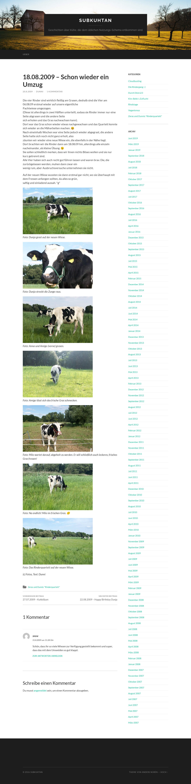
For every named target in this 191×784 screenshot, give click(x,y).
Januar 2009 (134, 594)
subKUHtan (95, 20)
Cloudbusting (134, 81)
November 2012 (136, 395)
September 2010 (136, 500)
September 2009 (136, 547)
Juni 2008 (133, 635)
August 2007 (134, 693)
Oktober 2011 (135, 453)
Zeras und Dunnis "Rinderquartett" (44, 587)
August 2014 (134, 301)
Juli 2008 (132, 629)
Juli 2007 (132, 699)
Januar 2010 (134, 535)
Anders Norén (150, 772)
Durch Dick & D (135, 92)
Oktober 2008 (135, 611)
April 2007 (133, 716)
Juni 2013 (133, 366)
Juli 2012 (132, 412)
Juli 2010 (132, 512)
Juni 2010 (133, 518)
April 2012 (133, 424)
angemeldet (40, 690)
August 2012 (134, 407)
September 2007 (136, 687)
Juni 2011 (133, 477)
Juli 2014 (132, 307)
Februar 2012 (134, 430)
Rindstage (133, 104)
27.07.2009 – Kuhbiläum (35, 598)
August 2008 (134, 623)
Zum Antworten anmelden (48, 656)
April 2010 (133, 524)
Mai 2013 (132, 372)
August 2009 (134, 553)
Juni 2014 (133, 313)
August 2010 (134, 506)
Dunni (39, 91)
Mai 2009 (132, 570)
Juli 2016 (132, 220)
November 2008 (136, 605)
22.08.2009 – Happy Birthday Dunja (98, 598)
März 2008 (133, 652)
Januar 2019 (134, 150)
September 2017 (136, 185)
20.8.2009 (28, 91)
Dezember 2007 (136, 670)
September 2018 (136, 155)
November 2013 (136, 342)
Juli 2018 (132, 167)
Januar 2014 (134, 331)
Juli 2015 (132, 261)
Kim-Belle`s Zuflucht (138, 98)
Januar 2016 (134, 231)
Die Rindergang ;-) (137, 87)
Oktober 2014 (135, 296)
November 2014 (136, 290)
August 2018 (134, 161)
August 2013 (134, 354)
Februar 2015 (134, 278)
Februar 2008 (134, 658)
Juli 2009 (132, 559)
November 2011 (136, 448)
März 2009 (133, 582)
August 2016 (134, 214)
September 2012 (136, 401)
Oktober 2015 (135, 243)
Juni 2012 (133, 418)
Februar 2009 (134, 588)
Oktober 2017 (135, 179)
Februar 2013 (134, 383)
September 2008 (136, 617)
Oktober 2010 (135, 494)
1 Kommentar (55, 91)
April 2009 (133, 576)
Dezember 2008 (136, 599)
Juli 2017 (132, 196)
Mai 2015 (132, 266)
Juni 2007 (133, 705)
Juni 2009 (133, 564)
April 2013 (133, 377)
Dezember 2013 (136, 337)
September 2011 (136, 459)
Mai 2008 (132, 640)
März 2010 (133, 529)
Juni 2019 (133, 138)
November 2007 (136, 675)
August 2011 (134, 465)
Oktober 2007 (135, 681)
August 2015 (134, 255)
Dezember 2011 (136, 442)
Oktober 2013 (135, 348)
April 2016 (133, 226)
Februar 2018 (134, 173)
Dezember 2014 (136, 284)
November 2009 (136, 541)
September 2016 (136, 208)
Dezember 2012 (136, 389)
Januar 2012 (134, 436)
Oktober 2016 (135, 202)
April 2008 (133, 646)
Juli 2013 (132, 360)
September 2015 (136, 249)
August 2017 (134, 190)
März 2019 (133, 144)
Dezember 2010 (136, 488)
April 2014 (133, 325)
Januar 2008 (134, 664)
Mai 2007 (132, 710)
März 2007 (133, 722)
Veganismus (134, 110)
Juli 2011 (132, 471)
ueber (26, 54)
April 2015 (133, 272)
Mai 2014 (132, 319)
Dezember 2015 (136, 237)
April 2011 (133, 483)
